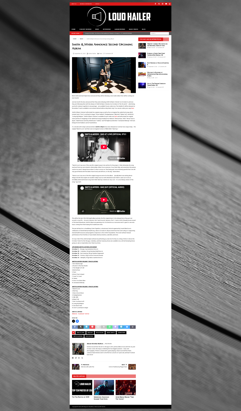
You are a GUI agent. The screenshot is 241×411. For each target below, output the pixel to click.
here (132, 108)
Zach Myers (89, 336)
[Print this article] (104, 327)
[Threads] (169, 4)
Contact (97, 4)
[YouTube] (166, 4)
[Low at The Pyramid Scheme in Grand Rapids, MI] (142, 85)
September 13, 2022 (153, 67)
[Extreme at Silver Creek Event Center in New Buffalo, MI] (142, 55)
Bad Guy (90, 333)
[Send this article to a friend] (98, 327)
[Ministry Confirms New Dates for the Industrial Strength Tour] (142, 46)
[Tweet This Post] (81, 327)
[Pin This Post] (92, 327)
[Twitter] (159, 4)
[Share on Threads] (133, 327)
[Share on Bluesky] (127, 327)
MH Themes (102, 407)
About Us (74, 4)
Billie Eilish (99, 333)
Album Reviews (120, 29)
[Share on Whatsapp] (109, 327)
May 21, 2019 (151, 78)
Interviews (107, 29)
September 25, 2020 (80, 54)
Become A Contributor (86, 4)
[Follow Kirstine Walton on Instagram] (78, 358)
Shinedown (121, 333)
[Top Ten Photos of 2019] (82, 387)
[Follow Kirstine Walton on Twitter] (81, 358)
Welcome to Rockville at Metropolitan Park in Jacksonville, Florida (157, 74)
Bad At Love (80, 333)
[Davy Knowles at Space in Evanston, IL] (142, 65)
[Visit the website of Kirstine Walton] (73, 358)
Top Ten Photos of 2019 (80, 397)
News (97, 29)
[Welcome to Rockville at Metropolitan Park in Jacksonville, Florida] (142, 74)
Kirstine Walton (92, 54)
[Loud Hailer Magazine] (117, 26)
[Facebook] (155, 4)
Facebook (81, 314)
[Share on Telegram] (121, 327)
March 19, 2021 (152, 47)
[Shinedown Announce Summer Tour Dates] (104, 387)
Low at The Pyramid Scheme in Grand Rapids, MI (156, 84)
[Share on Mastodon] (115, 327)
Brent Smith (111, 333)
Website (74, 314)
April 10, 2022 (152, 87)
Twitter (86, 314)
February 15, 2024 (152, 57)
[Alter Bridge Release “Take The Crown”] (126, 387)
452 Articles (108, 344)
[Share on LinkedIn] (86, 327)
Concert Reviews (85, 29)
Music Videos (133, 29)
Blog (143, 29)
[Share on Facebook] (75, 327)
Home (73, 29)
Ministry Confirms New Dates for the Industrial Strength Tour (157, 44)
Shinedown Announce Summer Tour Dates (101, 398)
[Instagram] (162, 4)
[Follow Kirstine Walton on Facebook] (75, 358)
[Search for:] (159, 33)
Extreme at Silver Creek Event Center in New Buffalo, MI (156, 54)
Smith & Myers (77, 336)
